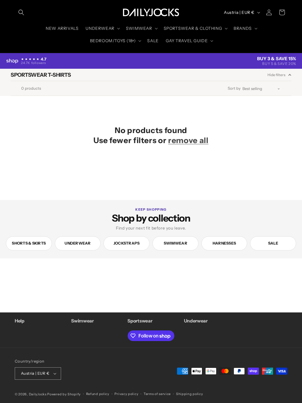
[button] (21, 12)
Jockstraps (127, 243)
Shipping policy (189, 394)
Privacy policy (126, 394)
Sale (273, 243)
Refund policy (97, 394)
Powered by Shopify (64, 394)
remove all (188, 140)
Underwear (78, 243)
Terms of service (157, 394)
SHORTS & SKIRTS (29, 243)
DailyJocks (38, 394)
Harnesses (224, 243)
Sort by (234, 88)
